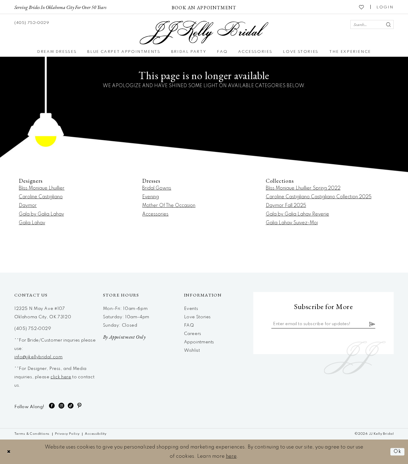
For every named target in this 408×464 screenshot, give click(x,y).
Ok (397, 451)
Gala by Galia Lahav (41, 214)
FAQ (189, 325)
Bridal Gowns (156, 188)
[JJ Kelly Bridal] (204, 32)
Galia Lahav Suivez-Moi (292, 223)
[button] (385, 7)
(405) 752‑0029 (32, 329)
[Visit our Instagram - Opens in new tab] (62, 405)
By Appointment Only (124, 337)
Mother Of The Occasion (168, 205)
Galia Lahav (32, 223)
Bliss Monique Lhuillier (42, 188)
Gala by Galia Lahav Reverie (297, 214)
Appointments (199, 342)
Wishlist (192, 350)
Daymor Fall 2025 (286, 205)
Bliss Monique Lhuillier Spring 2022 (303, 188)
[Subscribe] (372, 323)
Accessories (155, 214)
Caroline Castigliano (41, 197)
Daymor (28, 205)
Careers (192, 334)
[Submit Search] (388, 24)
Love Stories (197, 317)
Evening (150, 197)
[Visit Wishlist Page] (361, 6)
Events (191, 309)
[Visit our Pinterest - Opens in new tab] (79, 405)
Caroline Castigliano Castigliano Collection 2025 (319, 197)
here (231, 456)
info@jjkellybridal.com (38, 357)
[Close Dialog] (9, 451)
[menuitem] (60, 6)
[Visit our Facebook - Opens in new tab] (52, 405)
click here (60, 377)
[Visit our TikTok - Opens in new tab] (71, 405)
